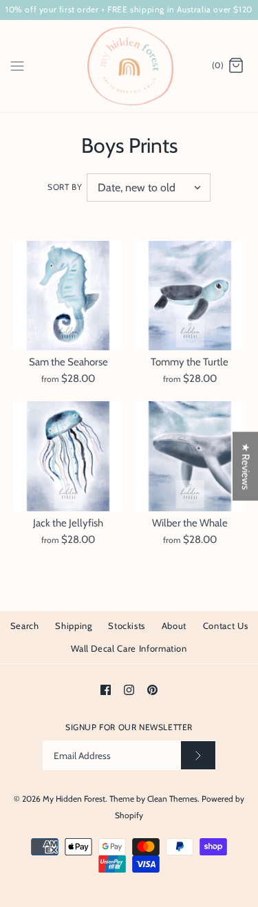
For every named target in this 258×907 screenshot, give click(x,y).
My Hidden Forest (74, 798)
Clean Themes (172, 798)
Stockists (126, 625)
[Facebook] (105, 690)
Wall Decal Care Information (129, 648)
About (174, 625)
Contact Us (225, 625)
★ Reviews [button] (245, 466)
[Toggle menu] (17, 65)
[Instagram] (129, 690)
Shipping (73, 625)
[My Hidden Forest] (129, 66)
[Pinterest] (152, 690)
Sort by (64, 187)
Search (24, 625)
